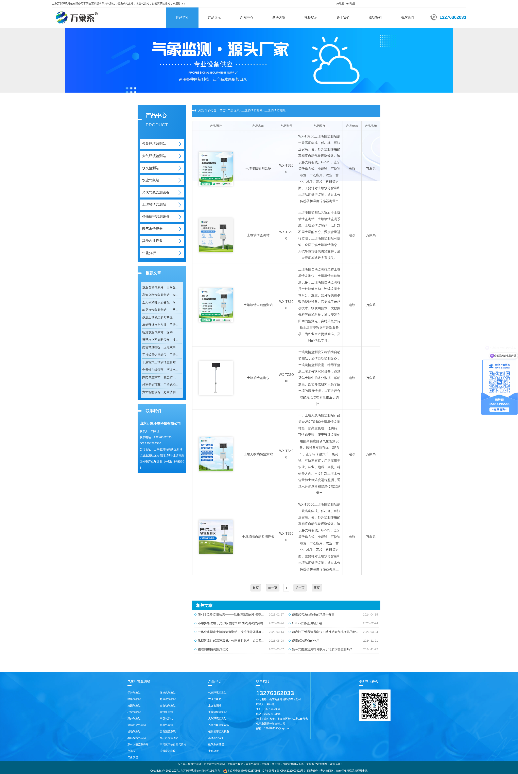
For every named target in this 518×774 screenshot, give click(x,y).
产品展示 (214, 17)
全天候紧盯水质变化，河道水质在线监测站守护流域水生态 (162, 302)
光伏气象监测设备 (156, 192)
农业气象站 (150, 180)
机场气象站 (134, 731)
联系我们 (407, 17)
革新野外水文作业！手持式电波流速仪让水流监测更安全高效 (162, 324)
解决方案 (278, 17)
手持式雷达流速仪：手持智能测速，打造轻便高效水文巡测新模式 (162, 354)
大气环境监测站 (154, 156)
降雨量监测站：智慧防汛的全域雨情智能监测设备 (162, 377)
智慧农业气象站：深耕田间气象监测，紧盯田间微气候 (162, 332)
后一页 (300, 587)
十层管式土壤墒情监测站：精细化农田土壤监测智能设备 (162, 362)
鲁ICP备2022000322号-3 (291, 770)
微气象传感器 (152, 229)
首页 (223, 110)
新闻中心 (246, 17)
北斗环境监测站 (169, 737)
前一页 (272, 587)
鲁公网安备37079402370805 (243, 770)
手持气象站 (134, 692)
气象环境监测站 (154, 144)
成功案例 (375, 17)
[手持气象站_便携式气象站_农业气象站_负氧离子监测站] (76, 15)
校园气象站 (134, 705)
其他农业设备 (152, 241)
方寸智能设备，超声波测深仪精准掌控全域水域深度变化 (162, 392)
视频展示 (310, 17)
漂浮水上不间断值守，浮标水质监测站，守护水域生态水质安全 (162, 339)
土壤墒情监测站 (154, 204)
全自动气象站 (168, 705)
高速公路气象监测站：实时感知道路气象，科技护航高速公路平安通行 (162, 295)
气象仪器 (132, 757)
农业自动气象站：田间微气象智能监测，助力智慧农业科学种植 (162, 287)
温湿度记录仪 (168, 750)
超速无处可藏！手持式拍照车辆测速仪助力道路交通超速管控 (162, 384)
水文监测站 (150, 168)
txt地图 (340, 3)
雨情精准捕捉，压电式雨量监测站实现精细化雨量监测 (162, 347)
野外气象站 (134, 718)
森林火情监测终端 (138, 744)
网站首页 (182, 17)
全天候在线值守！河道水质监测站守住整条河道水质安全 (162, 369)
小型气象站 (134, 712)
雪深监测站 (166, 712)
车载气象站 (166, 718)
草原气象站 (166, 724)
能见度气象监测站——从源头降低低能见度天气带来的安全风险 (162, 310)
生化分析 (149, 253)
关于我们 (342, 17)
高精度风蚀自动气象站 (173, 744)
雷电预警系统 (168, 731)
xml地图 (350, 3)
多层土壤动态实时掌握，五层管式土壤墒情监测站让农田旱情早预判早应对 (162, 317)
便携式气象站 (168, 692)
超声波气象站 (168, 699)
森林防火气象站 (136, 724)
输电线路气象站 (136, 737)
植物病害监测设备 (156, 217)
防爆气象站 (134, 699)
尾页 (317, 587)
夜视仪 (131, 750)
